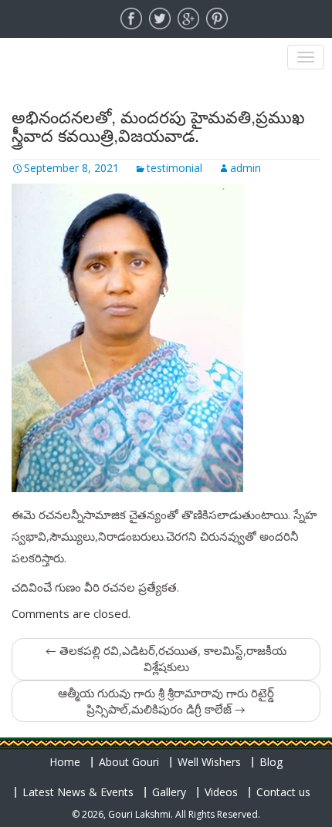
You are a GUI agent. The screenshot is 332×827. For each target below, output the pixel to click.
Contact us (283, 792)
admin (245, 167)
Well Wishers (209, 761)
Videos (221, 792)
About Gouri (129, 761)
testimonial (174, 167)
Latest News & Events (78, 792)
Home (64, 761)
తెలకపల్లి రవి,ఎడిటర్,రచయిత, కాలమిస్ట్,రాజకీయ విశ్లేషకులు (166, 658)
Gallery (169, 792)
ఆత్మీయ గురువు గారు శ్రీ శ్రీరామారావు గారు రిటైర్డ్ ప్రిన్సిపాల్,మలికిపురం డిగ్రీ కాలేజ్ (166, 701)
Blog (271, 761)
